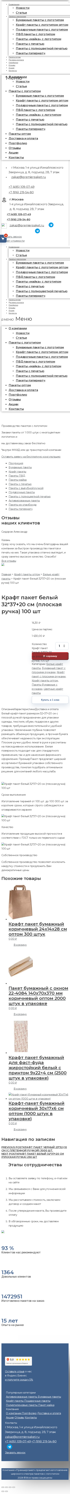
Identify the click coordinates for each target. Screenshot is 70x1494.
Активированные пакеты (24, 500)
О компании (14, 247)
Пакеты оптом (20, 134)
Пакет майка (46, 1405)
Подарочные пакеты (22, 492)
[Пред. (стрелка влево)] (2, 1491)
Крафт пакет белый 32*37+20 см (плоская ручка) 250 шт (32, 1155)
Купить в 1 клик (50, 700)
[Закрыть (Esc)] (2, 1487)
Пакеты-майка (18, 479)
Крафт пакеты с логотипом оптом (42, 24)
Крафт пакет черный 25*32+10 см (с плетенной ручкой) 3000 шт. (34, 1149)
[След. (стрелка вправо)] (6, 1491)
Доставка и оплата (23, 138)
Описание (7, 709)
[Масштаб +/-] (13, 1487)
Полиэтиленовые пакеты (22, 1405)
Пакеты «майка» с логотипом (38, 39)
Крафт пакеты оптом (45, 680)
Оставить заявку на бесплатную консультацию (30, 456)
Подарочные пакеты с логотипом (42, 29)
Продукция (16, 463)
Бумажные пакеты (20, 467)
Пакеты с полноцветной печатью (41, 48)
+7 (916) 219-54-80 (21, 192)
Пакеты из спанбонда (22, 504)
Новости (22, 8)
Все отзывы (8, 560)
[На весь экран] (10, 1487)
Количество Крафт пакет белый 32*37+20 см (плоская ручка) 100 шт (42, 646)
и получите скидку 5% (19, 1379)
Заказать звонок (11, 236)
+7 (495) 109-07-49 (21, 187)
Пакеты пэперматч (30, 53)
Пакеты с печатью (20, 484)
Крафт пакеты (17, 471)
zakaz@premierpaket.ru (28, 177)
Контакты (13, 70)
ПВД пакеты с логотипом (35, 34)
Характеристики (24, 709)
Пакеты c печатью (30, 44)
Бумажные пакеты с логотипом (40, 20)
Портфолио (18, 143)
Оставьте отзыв (14, 1371)
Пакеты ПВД (17, 475)
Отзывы (15, 148)
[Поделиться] (6, 1487)
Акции (13, 152)
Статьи (21, 86)
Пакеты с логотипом (17, 16)
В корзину (50, 656)
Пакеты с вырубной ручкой (26, 488)
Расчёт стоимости (13, 240)
